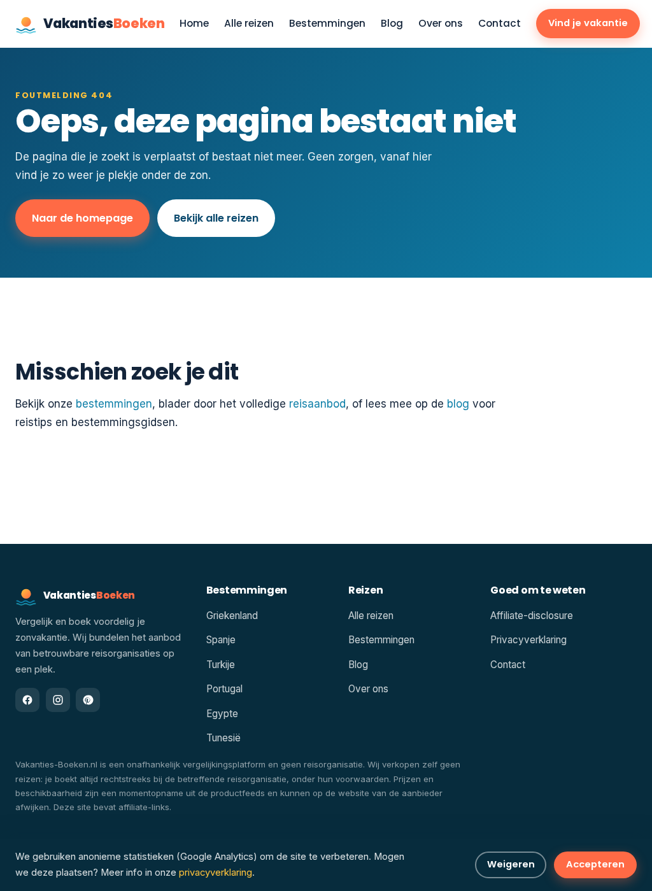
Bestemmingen (327, 24)
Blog (392, 24)
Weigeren (511, 864)
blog (458, 403)
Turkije (220, 665)
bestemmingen (114, 403)
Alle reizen (249, 24)
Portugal (224, 689)
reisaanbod (317, 403)
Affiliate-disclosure (531, 615)
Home (194, 24)
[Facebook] (27, 700)
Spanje (221, 640)
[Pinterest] (88, 700)
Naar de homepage (82, 218)
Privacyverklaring (528, 640)
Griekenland (232, 615)
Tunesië (223, 738)
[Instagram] (58, 700)
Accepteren (595, 864)
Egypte (222, 714)
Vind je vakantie (588, 23)
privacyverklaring (215, 872)
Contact (499, 24)
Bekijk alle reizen (216, 218)
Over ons (440, 24)
